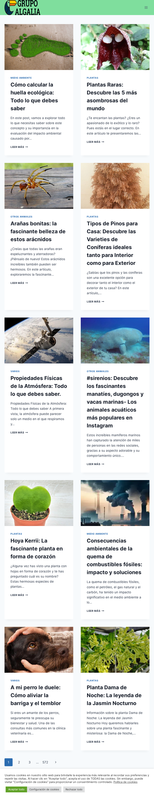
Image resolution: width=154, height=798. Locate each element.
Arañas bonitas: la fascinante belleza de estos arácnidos (38, 231)
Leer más (19, 146)
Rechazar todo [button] (74, 789)
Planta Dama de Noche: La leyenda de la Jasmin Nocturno (114, 695)
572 (45, 762)
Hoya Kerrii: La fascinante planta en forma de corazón (37, 548)
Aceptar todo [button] (16, 789)
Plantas (92, 77)
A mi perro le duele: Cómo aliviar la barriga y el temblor (36, 695)
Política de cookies (125, 782)
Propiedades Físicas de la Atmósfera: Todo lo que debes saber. (39, 386)
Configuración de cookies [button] (44, 789)
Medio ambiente (21, 77)
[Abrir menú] (146, 7)
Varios (15, 371)
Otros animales (21, 216)
